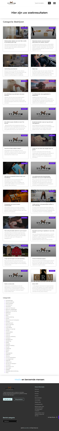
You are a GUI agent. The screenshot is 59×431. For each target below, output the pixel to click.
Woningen (8, 368)
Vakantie (8, 360)
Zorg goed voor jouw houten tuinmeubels (12, 205)
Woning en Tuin (10, 366)
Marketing (8, 341)
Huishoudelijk (9, 332)
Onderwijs (8, 348)
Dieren (7, 318)
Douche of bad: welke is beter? (12, 148)
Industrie (8, 333)
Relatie (7, 350)
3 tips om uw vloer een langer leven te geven (42, 149)
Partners (37, 393)
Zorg (7, 372)
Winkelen (8, 365)
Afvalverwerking (10, 302)
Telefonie (8, 354)
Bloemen (8, 314)
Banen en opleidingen (11, 309)
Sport (7, 351)
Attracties (8, 306)
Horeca (7, 330)
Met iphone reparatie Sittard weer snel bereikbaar (14, 177)
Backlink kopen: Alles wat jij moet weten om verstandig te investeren (39, 408)
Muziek (7, 347)
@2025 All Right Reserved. (29, 427)
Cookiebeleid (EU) (39, 404)
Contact (36, 395)
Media (7, 342)
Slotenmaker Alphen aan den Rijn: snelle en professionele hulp (15, 41)
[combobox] (41, 3)
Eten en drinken (10, 324)
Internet (8, 335)
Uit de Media (37, 400)
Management (9, 339)
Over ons (37, 389)
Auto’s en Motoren (10, 308)
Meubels (8, 344)
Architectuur (9, 305)
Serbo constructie (9, 284)
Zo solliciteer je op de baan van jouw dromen (14, 94)
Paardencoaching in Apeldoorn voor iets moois (43, 231)
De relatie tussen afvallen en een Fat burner (14, 122)
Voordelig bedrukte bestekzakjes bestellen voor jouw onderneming (41, 177)
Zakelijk (8, 369)
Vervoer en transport (11, 363)
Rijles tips (34, 69)
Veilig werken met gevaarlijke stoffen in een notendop (43, 205)
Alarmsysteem (9, 303)
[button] (54, 3)
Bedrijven (8, 312)
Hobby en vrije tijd (10, 329)
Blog (7, 315)
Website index (38, 402)
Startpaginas (9, 353)
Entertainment (9, 323)
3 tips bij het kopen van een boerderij (14, 258)
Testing (7, 356)
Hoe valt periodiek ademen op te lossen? (15, 230)
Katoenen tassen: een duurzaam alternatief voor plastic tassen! (41, 41)
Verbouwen (9, 362)
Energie (8, 321)
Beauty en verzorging (11, 311)
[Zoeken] (49, 3)
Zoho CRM (35, 284)
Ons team (37, 391)
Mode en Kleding (10, 345)
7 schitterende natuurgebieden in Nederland (41, 94)
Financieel (8, 326)
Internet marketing (10, 336)
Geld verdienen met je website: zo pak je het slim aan (39, 414)
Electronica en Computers (12, 320)
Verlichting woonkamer (10, 69)
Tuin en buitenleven (11, 357)
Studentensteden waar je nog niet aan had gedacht (42, 122)
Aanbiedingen (9, 300)
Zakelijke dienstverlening (12, 371)
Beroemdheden (38, 397)
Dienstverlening (10, 317)
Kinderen (8, 338)
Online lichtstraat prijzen (39, 258)
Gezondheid (9, 327)
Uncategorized (9, 359)
